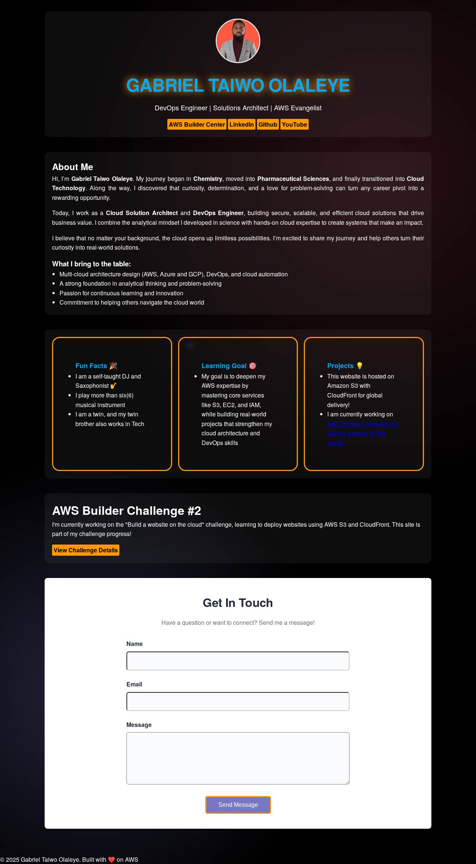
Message (139, 724)
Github (267, 124)
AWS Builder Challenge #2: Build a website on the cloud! (363, 433)
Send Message (238, 805)
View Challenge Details (86, 550)
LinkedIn (241, 124)
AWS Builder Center (197, 124)
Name (134, 643)
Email (134, 684)
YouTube (294, 124)
